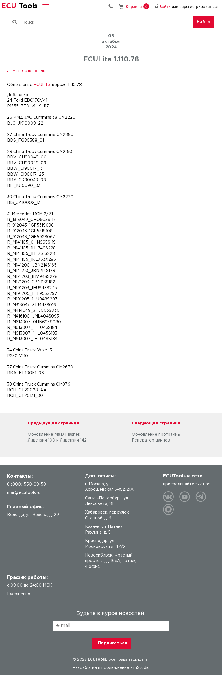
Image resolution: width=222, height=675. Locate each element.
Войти (165, 6)
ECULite (42, 85)
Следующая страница (156, 423)
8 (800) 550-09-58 (112, 6)
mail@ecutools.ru (23, 493)
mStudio (141, 667)
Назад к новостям (29, 70)
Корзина (136, 6)
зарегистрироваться (199, 6)
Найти (203, 22)
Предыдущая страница (53, 423)
